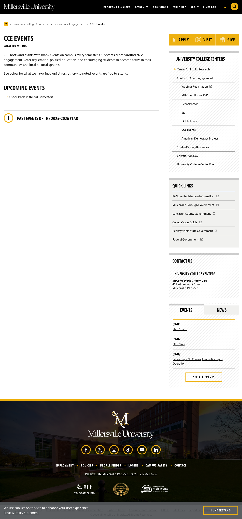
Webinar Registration (196, 88)
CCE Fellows (189, 121)
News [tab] (221, 310)
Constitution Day (187, 156)
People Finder (110, 465)
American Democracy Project (200, 138)
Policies (87, 465)
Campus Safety (157, 465)
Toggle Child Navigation (174, 69)
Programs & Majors (116, 7)
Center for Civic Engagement (67, 24)
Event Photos (190, 104)
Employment (64, 465)
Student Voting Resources (193, 147)
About (195, 7)
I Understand (221, 510)
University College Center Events (197, 164)
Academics (142, 7)
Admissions (160, 7)
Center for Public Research (193, 69)
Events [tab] (186, 310)
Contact (180, 465)
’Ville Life (179, 7)
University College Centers (28, 24)
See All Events (204, 377)
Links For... (211, 7)
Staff (184, 112)
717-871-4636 (148, 474)
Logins (133, 465)
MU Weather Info (84, 492)
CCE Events (189, 130)
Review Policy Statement (21, 513)
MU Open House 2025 (195, 95)
